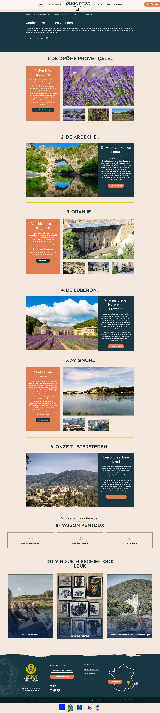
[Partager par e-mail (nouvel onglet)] (41, 39)
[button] (152, 4)
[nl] (156, 4)
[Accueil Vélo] (70, 708)
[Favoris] (148, 4)
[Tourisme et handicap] (79, 708)
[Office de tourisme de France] (97, 708)
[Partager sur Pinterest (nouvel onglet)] (38, 39)
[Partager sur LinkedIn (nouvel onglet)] (30, 39)
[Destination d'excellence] (89, 708)
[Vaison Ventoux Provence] (78, 6)
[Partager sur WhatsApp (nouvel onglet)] (34, 39)
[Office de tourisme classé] (62, 708)
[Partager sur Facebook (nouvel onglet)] (27, 39)
